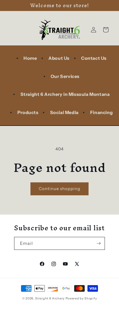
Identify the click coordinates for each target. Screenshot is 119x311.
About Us (58, 58)
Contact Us (94, 58)
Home (30, 58)
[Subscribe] (98, 243)
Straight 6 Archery (50, 298)
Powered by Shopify (81, 298)
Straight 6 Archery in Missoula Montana (65, 94)
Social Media (64, 112)
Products (27, 112)
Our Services (65, 76)
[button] (106, 30)
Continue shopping (59, 188)
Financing (101, 112)
